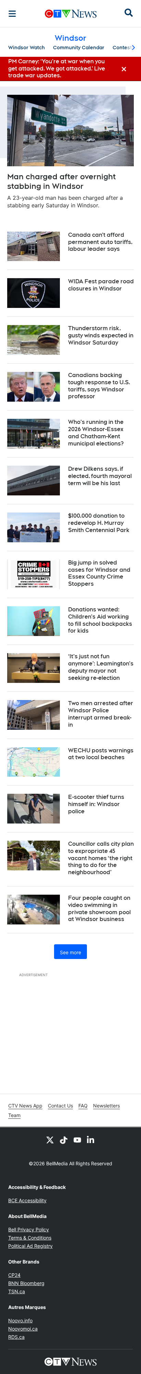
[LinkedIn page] (91, 1140)
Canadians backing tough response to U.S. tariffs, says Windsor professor (99, 386)
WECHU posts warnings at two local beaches (100, 754)
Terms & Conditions (29, 1238)
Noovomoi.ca (23, 1329)
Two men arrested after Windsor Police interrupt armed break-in (100, 714)
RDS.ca (16, 1337)
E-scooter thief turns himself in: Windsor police (96, 804)
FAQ (83, 1106)
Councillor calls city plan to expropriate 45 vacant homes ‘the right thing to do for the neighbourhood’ (101, 858)
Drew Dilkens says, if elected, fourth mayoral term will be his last (100, 476)
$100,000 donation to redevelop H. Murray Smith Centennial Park (98, 523)
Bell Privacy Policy (28, 1229)
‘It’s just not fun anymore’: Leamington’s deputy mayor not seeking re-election (100, 667)
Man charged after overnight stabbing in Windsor (61, 181)
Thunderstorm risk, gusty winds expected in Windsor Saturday (100, 335)
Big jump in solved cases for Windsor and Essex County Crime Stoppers (99, 573)
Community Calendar (78, 47)
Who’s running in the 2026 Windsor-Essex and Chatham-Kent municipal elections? (96, 432)
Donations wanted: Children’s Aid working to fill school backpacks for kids (100, 620)
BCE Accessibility (27, 1200)
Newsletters (106, 1106)
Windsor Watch (26, 47)
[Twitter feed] (50, 1140)
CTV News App (25, 1106)
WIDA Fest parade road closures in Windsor (101, 285)
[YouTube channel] (77, 1140)
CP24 (14, 1275)
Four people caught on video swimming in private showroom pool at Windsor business (99, 908)
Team (14, 1115)
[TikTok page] (64, 1140)
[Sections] (12, 14)
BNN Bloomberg (26, 1283)
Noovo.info (20, 1320)
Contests (123, 47)
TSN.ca (16, 1291)
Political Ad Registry (30, 1246)
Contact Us (60, 1106)
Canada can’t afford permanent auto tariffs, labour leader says (100, 242)
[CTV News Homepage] (71, 14)
